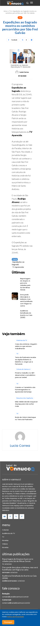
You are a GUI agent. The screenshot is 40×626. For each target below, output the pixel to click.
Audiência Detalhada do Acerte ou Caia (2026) (26, 314)
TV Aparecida (18, 267)
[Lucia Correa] (17, 72)
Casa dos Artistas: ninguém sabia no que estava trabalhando (26, 346)
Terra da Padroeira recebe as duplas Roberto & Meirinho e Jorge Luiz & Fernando (25, 360)
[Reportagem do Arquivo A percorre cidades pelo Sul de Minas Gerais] (15, 280)
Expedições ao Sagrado (18, 263)
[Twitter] (16, 516)
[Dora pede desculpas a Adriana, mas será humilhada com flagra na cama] (15, 296)
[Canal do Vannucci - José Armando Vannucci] (15, 3)
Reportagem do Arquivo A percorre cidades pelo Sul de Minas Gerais (25, 284)
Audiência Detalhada (9, 581)
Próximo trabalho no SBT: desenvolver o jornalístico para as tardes (25, 375)
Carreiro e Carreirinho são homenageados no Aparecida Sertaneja (25, 389)
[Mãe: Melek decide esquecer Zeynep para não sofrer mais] (7, 402)
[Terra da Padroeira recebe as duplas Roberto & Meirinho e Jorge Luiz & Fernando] (7, 358)
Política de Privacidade (15, 617)
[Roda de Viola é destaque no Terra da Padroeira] (7, 416)
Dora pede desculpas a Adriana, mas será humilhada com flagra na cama (26, 300)
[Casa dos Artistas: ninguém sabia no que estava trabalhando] (7, 344)
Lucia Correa (24, 72)
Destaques (6, 572)
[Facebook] (22, 516)
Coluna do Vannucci (23, 369)
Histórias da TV (21, 340)
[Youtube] (4, 516)
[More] (31, 40)
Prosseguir (8, 622)
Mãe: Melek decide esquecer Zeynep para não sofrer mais (26, 404)
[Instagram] (10, 516)
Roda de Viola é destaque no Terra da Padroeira (25, 418)
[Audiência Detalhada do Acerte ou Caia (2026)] (15, 312)
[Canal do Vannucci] (20, 468)
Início (5, 11)
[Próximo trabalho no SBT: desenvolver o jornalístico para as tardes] (7, 373)
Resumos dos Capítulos (24, 398)
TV (10, 11)
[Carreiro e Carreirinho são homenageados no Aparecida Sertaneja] (7, 387)
